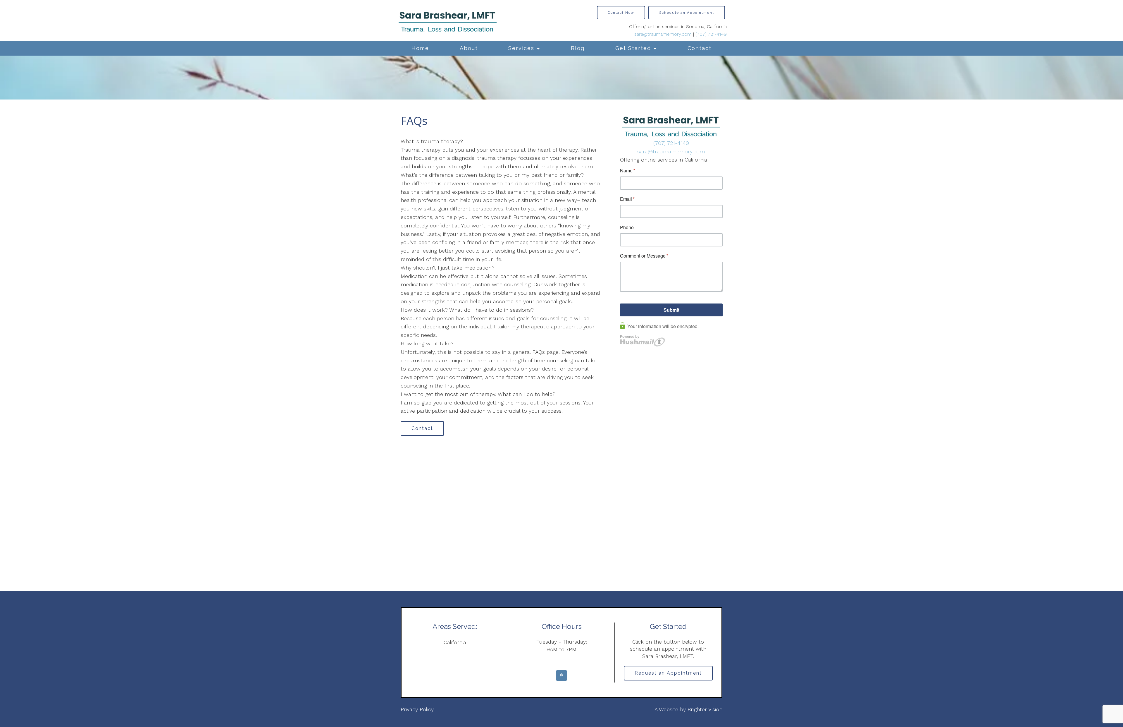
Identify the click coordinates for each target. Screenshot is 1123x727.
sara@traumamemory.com (663, 34)
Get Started (633, 48)
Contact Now (621, 13)
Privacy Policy (417, 709)
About (469, 48)
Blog (578, 48)
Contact (700, 48)
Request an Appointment (668, 673)
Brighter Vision (705, 709)
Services (521, 48)
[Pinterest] (561, 675)
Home (420, 48)
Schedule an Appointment (686, 13)
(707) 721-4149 (711, 34)
